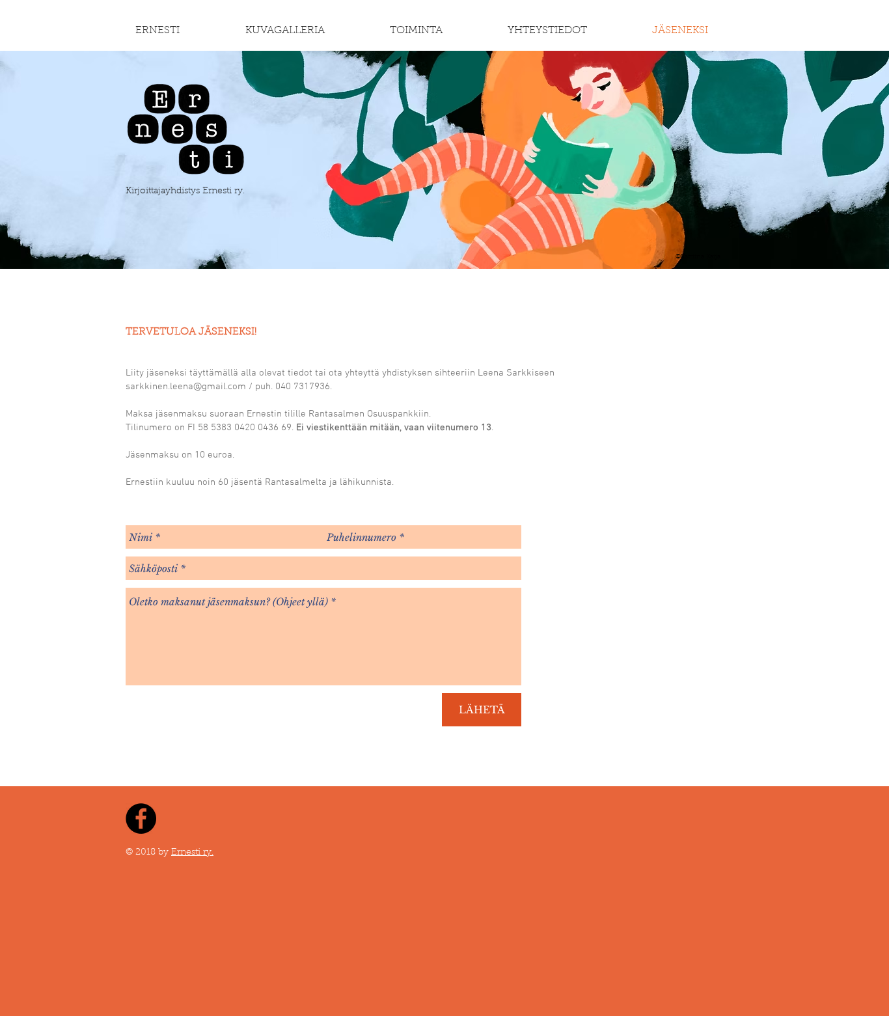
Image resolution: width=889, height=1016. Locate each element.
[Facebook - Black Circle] (141, 818)
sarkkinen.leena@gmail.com (186, 386)
